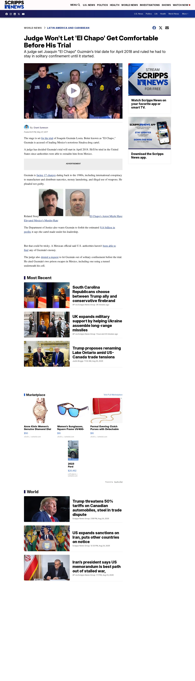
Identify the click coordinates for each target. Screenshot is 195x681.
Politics (102, 5)
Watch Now (181, 5)
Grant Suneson (41, 127)
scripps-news (15, 14)
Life (156, 13)
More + (185, 13)
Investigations (150, 5)
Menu (74, 5)
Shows (166, 5)
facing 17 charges (46, 175)
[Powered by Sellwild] (118, 482)
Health (114, 5)
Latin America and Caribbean (68, 27)
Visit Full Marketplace (113, 395)
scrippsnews (7, 14)
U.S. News (89, 5)
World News (129, 5)
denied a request (50, 257)
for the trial (47, 138)
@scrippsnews (24, 14)
